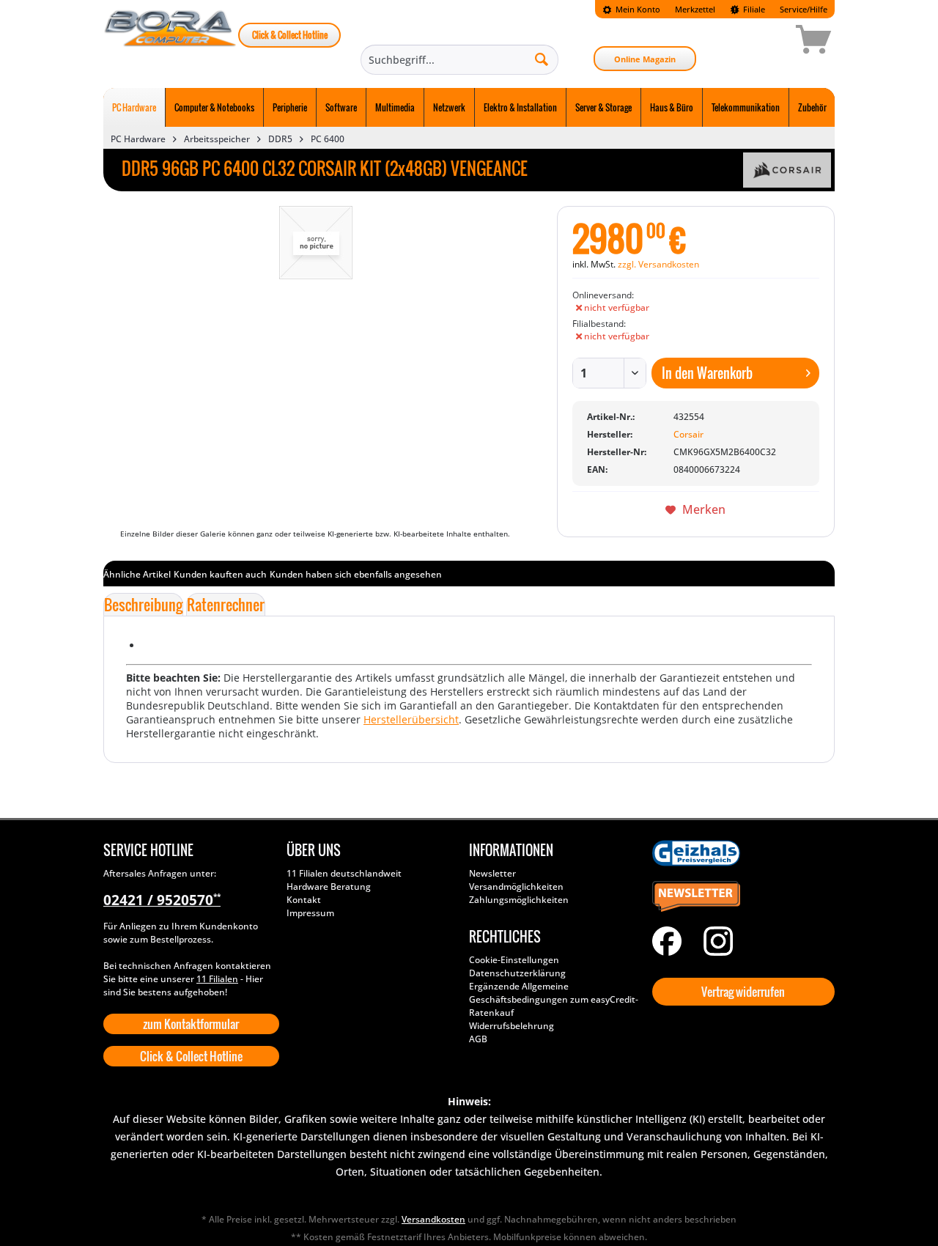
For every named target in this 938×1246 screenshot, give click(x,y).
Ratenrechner (226, 605)
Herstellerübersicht (411, 719)
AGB (478, 1039)
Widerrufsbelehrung (511, 1026)
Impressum (310, 913)
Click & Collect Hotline (290, 35)
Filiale (753, 9)
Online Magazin (645, 59)
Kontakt (304, 899)
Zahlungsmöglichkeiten (519, 899)
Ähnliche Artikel (137, 574)
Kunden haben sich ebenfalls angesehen (356, 574)
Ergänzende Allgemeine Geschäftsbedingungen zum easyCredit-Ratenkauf (553, 999)
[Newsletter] (740, 897)
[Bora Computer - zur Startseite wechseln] (170, 41)
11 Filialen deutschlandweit (344, 873)
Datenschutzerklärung (517, 973)
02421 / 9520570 (162, 900)
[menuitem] (631, 9)
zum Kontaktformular (191, 1024)
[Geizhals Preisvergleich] (740, 853)
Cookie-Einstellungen (514, 960)
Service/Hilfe (803, 9)
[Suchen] (541, 58)
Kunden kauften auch (220, 574)
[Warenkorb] (761, 41)
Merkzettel (695, 9)
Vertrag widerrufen (743, 991)
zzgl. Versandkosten (658, 264)
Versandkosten (433, 1219)
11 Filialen (217, 979)
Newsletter (492, 873)
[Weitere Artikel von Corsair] (787, 170)
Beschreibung (143, 605)
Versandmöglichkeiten (516, 886)
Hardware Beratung (329, 886)
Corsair (688, 434)
